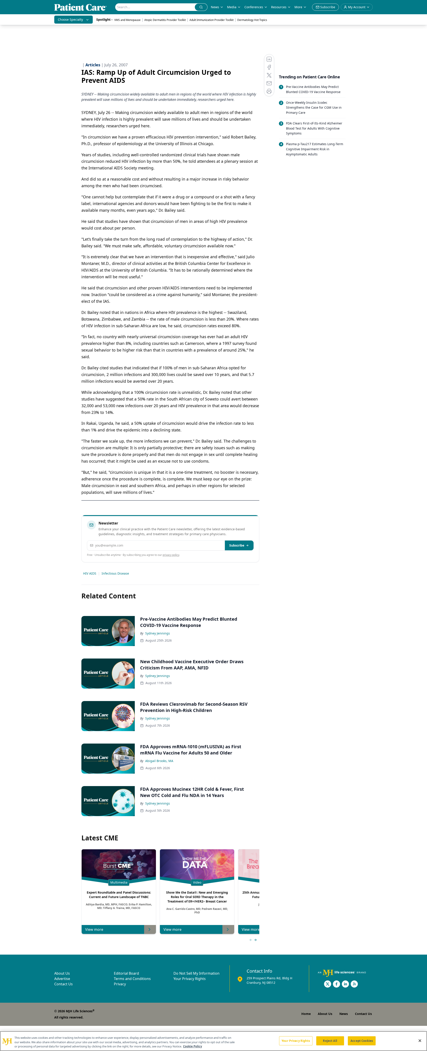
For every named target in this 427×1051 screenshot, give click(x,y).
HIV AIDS (89, 573)
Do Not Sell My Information (196, 973)
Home (306, 1014)
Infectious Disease (115, 573)
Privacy (120, 984)
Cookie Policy (192, 1046)
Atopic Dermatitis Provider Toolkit (165, 20)
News (215, 7)
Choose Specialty (70, 19)
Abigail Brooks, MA (159, 761)
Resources (278, 7)
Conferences (253, 7)
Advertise (62, 978)
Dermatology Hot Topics (252, 20)
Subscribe (236, 545)
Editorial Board (126, 973)
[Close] (420, 1040)
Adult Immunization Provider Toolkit (211, 20)
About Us (62, 973)
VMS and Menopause (127, 20)
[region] (213, 1041)
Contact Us (63, 984)
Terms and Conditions (132, 978)
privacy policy (171, 555)
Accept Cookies (361, 1041)
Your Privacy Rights (189, 978)
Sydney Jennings (157, 633)
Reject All (330, 1041)
